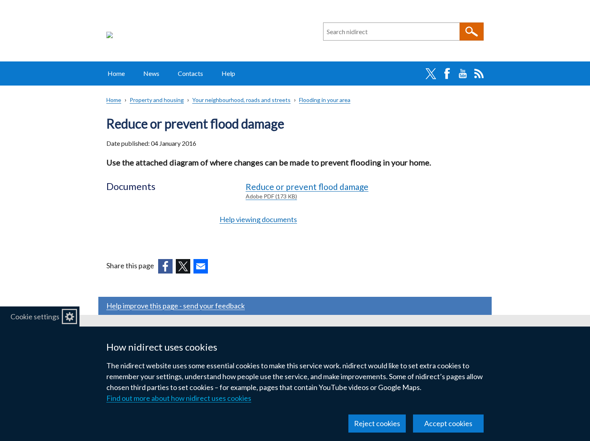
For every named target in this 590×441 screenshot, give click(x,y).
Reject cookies (377, 423)
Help (228, 73)
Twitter (431, 73)
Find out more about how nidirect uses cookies (178, 398)
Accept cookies (448, 423)
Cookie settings (34, 316)
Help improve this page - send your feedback (175, 305)
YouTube (463, 73)
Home (116, 73)
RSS (479, 73)
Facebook (447, 73)
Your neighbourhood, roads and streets (241, 99)
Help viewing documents (258, 219)
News (151, 73)
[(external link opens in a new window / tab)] (165, 266)
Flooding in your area (324, 99)
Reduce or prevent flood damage (307, 191)
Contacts (190, 73)
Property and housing (157, 99)
